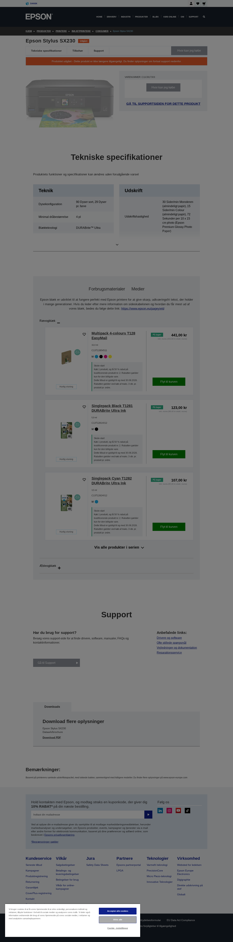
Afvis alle (117, 919)
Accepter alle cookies (117, 911)
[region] (72, 920)
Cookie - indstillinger (117, 928)
